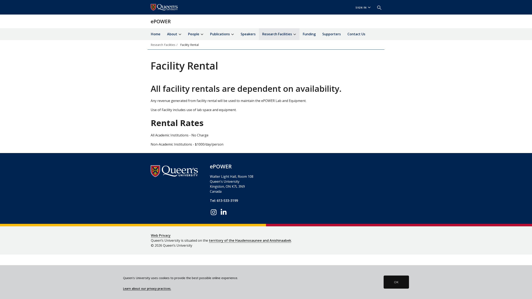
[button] (377, 7)
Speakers (248, 34)
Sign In (361, 7)
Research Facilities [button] (277, 34)
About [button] (172, 34)
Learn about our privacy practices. (147, 288)
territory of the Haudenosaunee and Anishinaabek (250, 240)
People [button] (194, 34)
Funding (309, 34)
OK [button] (396, 282)
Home (155, 34)
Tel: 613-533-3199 (224, 200)
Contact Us (356, 34)
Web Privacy (161, 235)
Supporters (331, 34)
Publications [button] (220, 34)
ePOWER (161, 21)
